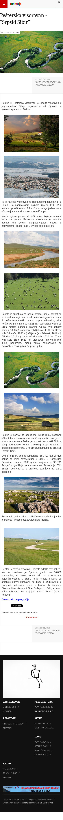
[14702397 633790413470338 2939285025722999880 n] (31, 291)
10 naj (6, 773)
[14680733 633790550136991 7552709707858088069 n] (31, 177)
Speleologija (41, 746)
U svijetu (7, 711)
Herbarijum (9, 769)
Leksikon (23, 803)
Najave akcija (41, 723)
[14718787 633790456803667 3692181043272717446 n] (31, 495)
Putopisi (7, 728)
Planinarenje (42, 742)
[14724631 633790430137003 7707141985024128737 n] (31, 547)
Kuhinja (7, 777)
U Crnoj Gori (9, 707)
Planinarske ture (44, 707)
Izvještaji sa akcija (44, 728)
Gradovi (20, 724)
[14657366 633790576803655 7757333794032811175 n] (31, 133)
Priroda (7, 724)
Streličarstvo (42, 750)
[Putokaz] (15, 4)
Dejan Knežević (46, 803)
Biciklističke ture (44, 711)
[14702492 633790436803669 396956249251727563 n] (31, 370)
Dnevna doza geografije (15, 599)
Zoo (15, 773)
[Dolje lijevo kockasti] (31, 679)
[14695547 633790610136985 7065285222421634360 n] (31, 250)
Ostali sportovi (43, 755)
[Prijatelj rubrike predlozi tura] (31, 789)
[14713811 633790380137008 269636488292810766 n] (31, 412)
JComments (31, 617)
